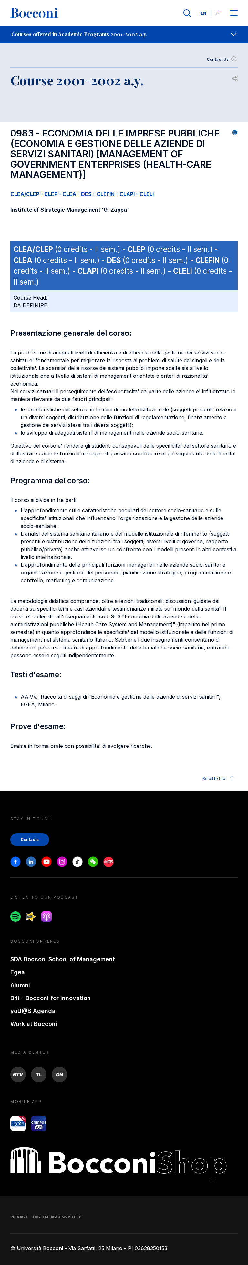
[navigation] (124, 34)
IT (218, 13)
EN (203, 13)
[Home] (34, 13)
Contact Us (218, 59)
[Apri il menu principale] (234, 13)
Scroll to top (213, 778)
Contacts (30, 839)
